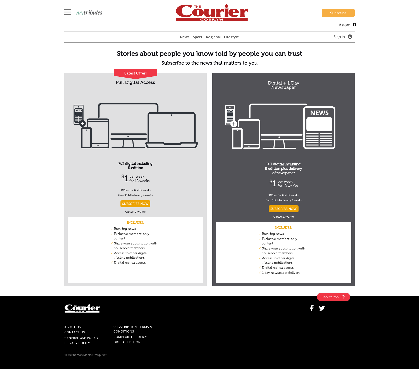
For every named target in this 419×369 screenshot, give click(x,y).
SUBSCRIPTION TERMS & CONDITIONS (132, 329)
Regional (213, 37)
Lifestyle (231, 37)
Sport (198, 37)
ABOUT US (72, 327)
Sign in (339, 36)
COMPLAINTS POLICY (130, 337)
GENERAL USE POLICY (81, 338)
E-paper (345, 25)
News (184, 37)
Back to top (330, 297)
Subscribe (338, 12)
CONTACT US (74, 332)
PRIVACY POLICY (77, 343)
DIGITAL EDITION (127, 342)
